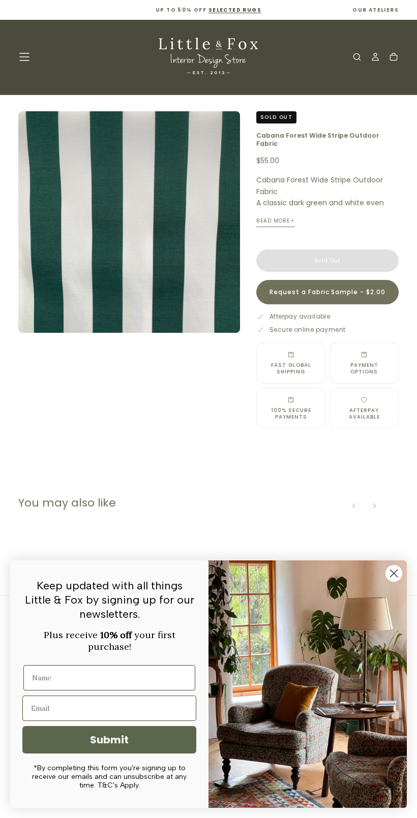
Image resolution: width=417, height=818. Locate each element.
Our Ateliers (375, 10)
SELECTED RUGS (234, 10)
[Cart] (394, 58)
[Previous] (354, 506)
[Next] (374, 506)
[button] (24, 57)
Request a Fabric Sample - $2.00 (327, 292)
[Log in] (375, 58)
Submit (109, 740)
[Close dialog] (394, 573)
